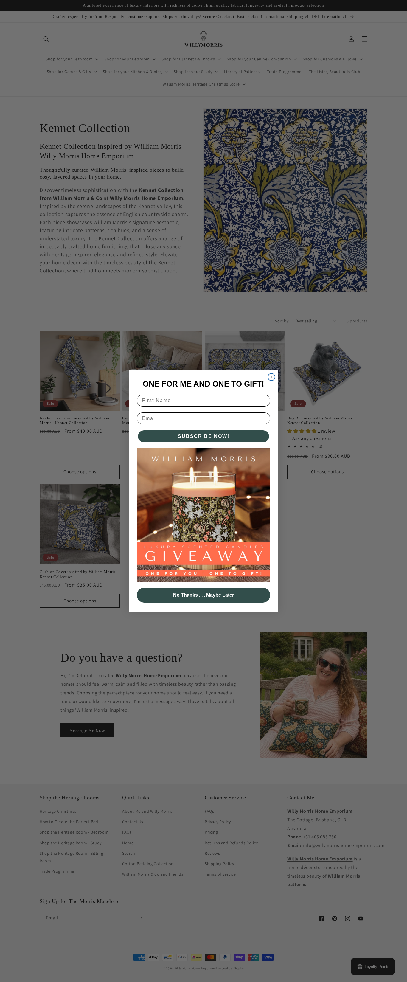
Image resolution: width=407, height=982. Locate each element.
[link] (203, 515)
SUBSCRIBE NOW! (203, 436)
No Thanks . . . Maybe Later (203, 595)
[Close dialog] (271, 377)
